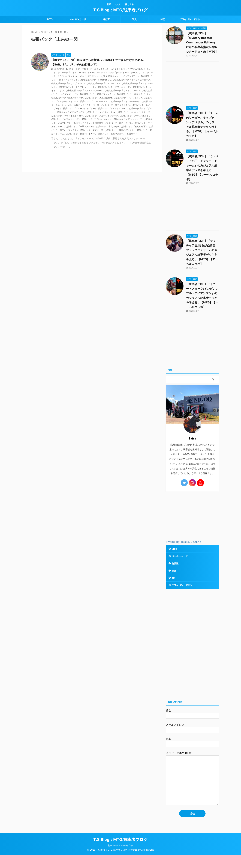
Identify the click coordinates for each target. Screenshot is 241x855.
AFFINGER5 (147, 849)
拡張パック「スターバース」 (87, 105)
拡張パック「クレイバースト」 (95, 101)
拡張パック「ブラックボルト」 (136, 115)
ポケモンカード (78, 19)
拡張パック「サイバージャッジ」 (126, 101)
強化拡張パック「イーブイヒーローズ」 (133, 79)
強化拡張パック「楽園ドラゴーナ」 (134, 94)
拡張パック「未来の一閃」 (92, 130)
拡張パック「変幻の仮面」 (135, 126)
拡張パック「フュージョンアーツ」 (103, 115)
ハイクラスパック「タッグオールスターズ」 (118, 72)
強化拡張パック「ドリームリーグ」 (115, 87)
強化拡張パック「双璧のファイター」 (98, 94)
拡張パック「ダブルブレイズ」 (71, 112)
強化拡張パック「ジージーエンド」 (105, 83)
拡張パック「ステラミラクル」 (117, 105)
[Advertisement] (192, 83)
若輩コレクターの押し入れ (120, 845)
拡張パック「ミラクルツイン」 (97, 119)
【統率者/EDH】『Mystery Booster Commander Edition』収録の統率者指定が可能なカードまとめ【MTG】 (202, 42)
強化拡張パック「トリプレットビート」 (78, 87)
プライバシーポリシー (191, 19)
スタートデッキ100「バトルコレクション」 (90, 69)
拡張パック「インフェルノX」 (129, 97)
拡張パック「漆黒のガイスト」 (121, 130)
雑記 (163, 19)
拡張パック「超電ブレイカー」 (82, 133)
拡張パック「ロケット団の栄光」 (89, 123)
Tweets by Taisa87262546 (183, 541)
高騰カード (131, 133)
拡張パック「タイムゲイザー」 (113, 108)
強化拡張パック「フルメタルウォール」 (86, 90)
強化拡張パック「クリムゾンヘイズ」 (69, 83)
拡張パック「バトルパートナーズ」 (135, 112)
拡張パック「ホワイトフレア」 (66, 119)
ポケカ (83, 76)
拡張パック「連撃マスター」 (111, 133)
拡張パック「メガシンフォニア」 (128, 119)
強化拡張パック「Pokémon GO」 (97, 79)
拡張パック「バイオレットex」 (102, 112)
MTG (50, 19)
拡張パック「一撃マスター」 (81, 126)
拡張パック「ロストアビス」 (120, 123)
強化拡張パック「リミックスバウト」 (124, 90)
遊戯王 (106, 19)
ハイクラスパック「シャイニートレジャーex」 (73, 72)
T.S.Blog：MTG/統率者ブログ (120, 10)
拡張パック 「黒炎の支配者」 (100, 97)
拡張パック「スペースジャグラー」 (80, 108)
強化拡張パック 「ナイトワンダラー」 (121, 76)
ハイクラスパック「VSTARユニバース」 (131, 69)
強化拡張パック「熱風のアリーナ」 (68, 97)
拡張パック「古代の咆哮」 (108, 126)
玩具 (134, 19)
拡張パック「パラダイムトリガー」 (68, 115)
